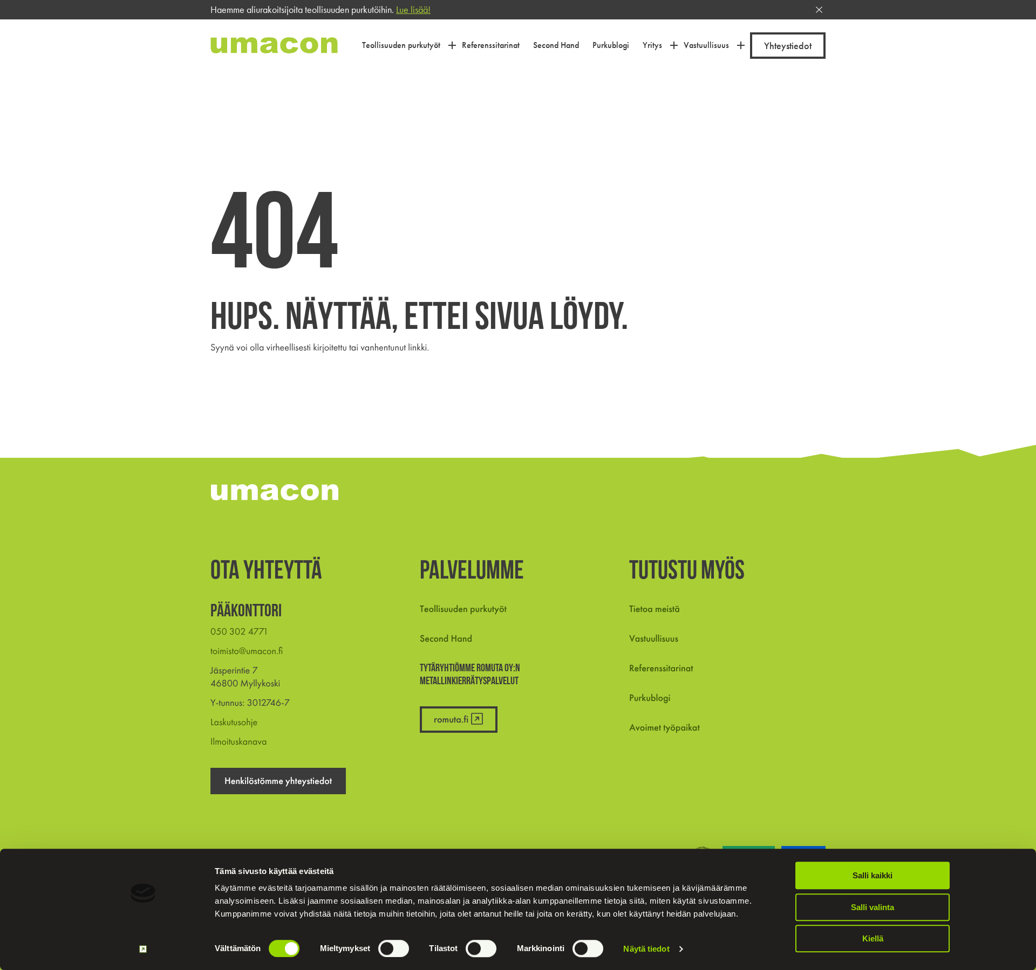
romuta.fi (451, 719)
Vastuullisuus (653, 638)
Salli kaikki (872, 875)
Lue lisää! (413, 9)
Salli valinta (872, 907)
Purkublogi (650, 698)
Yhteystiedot (788, 45)
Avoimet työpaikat (664, 727)
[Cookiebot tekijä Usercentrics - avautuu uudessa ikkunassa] (143, 949)
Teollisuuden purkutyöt (463, 609)
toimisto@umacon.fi (246, 651)
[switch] (393, 948)
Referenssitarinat (661, 668)
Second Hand (446, 638)
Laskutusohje (233, 722)
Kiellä (872, 938)
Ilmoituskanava (238, 741)
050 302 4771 (239, 631)
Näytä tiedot (646, 948)
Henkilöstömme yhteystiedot (278, 781)
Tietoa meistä (654, 609)
